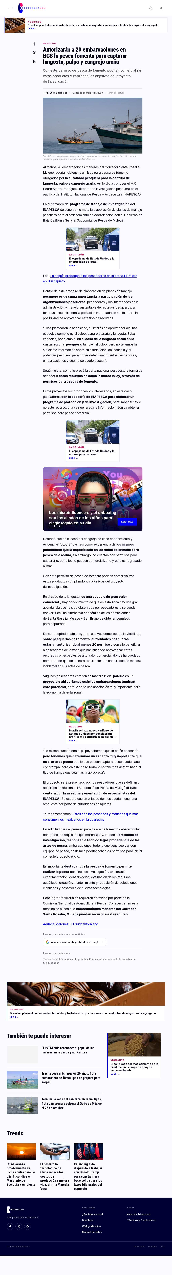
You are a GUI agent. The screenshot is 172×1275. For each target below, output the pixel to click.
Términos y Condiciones (141, 1220)
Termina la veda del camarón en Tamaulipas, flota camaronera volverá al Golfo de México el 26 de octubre (72, 1103)
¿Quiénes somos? (92, 1214)
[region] (92, 499)
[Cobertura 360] (32, 8)
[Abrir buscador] (150, 8)
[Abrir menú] (11, 8)
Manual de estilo (92, 1232)
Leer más (127, 522)
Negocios (50, 43)
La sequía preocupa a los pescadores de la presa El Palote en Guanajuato (82, 517)
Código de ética (91, 1226)
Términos (152, 1246)
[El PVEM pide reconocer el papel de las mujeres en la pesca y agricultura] (22, 1054)
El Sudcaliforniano (57, 92)
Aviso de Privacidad (138, 1214)
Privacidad (139, 1246)
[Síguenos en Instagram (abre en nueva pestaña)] (27, 1226)
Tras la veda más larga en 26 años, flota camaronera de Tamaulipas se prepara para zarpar (71, 1077)
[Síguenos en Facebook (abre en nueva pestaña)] (10, 1226)
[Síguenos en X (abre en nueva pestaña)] (18, 1226)
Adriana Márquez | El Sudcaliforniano (70, 924)
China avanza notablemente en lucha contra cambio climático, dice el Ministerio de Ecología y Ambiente (21, 1174)
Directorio (88, 1220)
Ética (163, 1246)
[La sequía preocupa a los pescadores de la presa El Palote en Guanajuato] (92, 499)
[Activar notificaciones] (161, 8)
